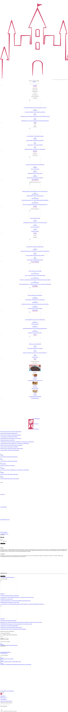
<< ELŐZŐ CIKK (3, 577)
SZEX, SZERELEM (35, 179)
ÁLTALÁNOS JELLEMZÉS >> (5, 652)
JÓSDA (35, 358)
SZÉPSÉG (35, 126)
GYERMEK (35, 237)
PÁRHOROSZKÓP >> (4, 653)
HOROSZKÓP (35, 89)
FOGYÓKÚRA (35, 155)
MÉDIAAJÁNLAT (3, 697)
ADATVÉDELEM (3, 699)
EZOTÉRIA (35, 85)
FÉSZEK (35, 235)
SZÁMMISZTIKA (35, 91)
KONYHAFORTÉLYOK (35, 208)
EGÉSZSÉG (35, 151)
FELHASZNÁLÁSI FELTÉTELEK (6, 701)
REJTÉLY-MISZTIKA (35, 96)
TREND (35, 122)
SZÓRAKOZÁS (35, 310)
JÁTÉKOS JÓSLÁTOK (35, 361)
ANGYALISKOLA (35, 94)
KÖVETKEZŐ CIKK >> (11, 577)
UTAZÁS (35, 334)
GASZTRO (35, 206)
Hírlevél (34, 81)
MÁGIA (35, 93)
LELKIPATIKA (35, 88)
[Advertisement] (34, 406)
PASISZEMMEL (35, 285)
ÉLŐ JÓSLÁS (35, 363)
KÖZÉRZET (35, 153)
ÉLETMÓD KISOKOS (35, 398)
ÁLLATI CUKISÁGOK (35, 261)
